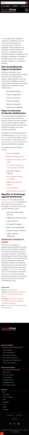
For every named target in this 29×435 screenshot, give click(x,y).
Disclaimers (14, 418)
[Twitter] (18, 424)
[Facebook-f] (14, 424)
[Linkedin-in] (10, 424)
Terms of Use (19, 415)
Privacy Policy (10, 415)
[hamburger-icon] (26, 10)
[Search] (27, 2)
